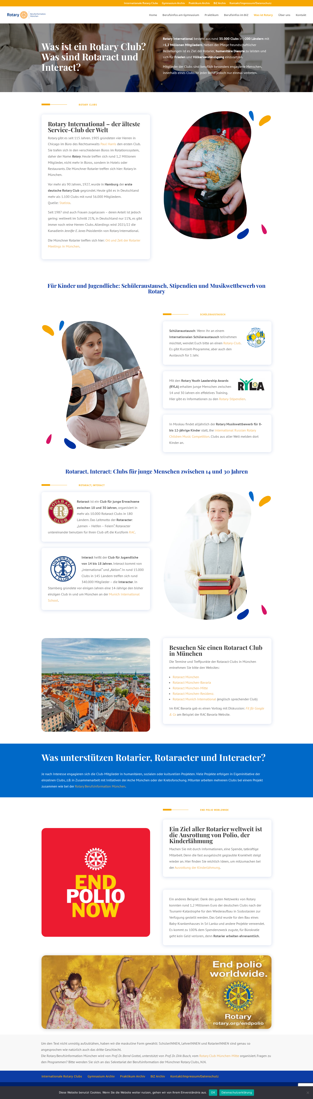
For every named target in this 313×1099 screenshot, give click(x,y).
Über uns (284, 15)
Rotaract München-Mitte (190, 688)
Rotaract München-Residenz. (193, 693)
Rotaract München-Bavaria (192, 682)
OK (213, 1092)
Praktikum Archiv (199, 3)
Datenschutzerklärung (236, 1092)
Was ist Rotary (263, 15)
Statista (64, 203)
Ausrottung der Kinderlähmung (197, 867)
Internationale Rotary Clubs (141, 3)
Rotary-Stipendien (232, 399)
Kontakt (301, 15)
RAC (132, 532)
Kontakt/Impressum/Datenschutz (250, 3)
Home (153, 15)
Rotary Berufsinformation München (100, 786)
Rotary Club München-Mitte (219, 1056)
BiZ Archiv (220, 3)
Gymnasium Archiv (173, 3)
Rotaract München (186, 677)
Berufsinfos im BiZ (236, 15)
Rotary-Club (232, 343)
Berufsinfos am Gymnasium (180, 15)
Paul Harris (108, 144)
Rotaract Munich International (194, 699)
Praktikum (211, 15)
